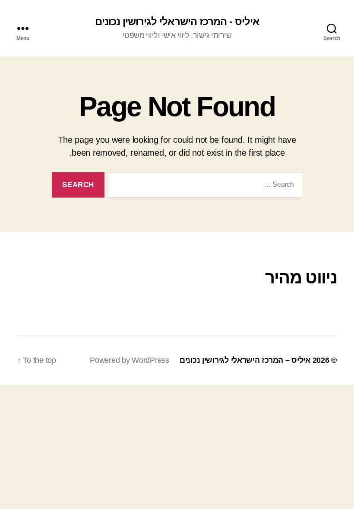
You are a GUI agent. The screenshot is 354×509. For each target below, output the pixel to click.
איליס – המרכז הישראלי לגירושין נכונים (245, 360)
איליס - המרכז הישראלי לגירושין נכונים (177, 21)
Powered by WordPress (129, 360)
